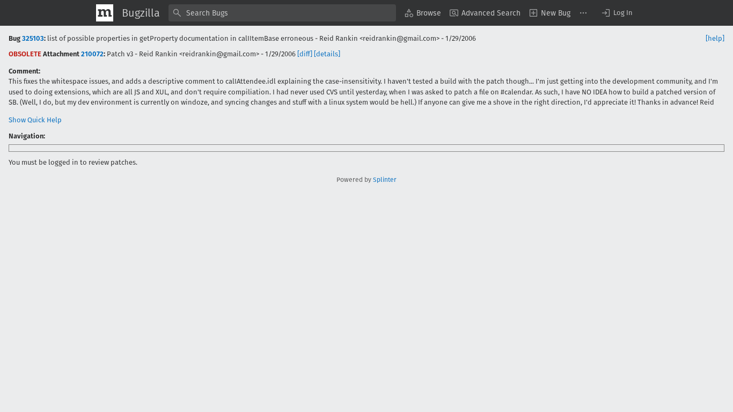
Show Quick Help (35, 120)
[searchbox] (282, 12)
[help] (715, 38)
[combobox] (282, 12)
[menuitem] (422, 12)
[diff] (304, 54)
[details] (327, 54)
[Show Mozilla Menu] (104, 12)
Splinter (385, 179)
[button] (616, 12)
